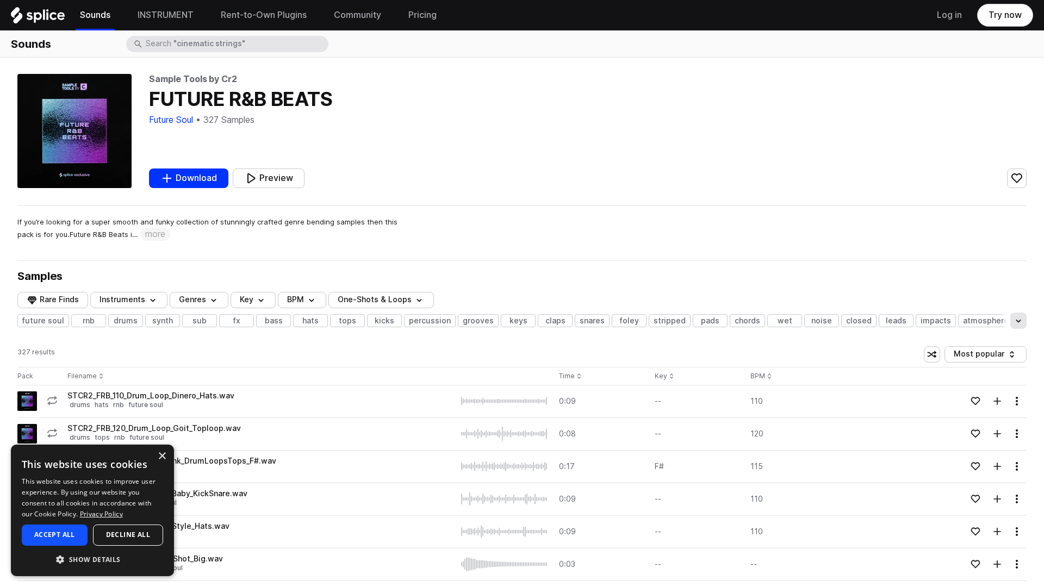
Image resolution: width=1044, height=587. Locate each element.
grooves (478, 320)
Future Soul (171, 120)
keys (518, 320)
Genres (192, 299)
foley (629, 320)
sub (199, 320)
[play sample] (504, 401)
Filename (82, 376)
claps (555, 320)
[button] (92, 559)
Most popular (983, 355)
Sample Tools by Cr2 (193, 79)
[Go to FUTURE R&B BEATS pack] (27, 401)
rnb (89, 320)
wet (785, 320)
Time (570, 376)
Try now (1005, 15)
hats (310, 320)
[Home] (38, 18)
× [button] (162, 456)
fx (236, 320)
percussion (430, 320)
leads (896, 320)
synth (162, 320)
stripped (670, 320)
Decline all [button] (128, 534)
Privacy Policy (101, 514)
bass (274, 320)
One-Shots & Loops (375, 299)
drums (126, 320)
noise (821, 320)
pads (710, 320)
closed (859, 320)
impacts (936, 320)
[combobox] (236, 44)
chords (747, 320)
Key (665, 376)
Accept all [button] (54, 534)
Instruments (122, 299)
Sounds (31, 44)
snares (592, 320)
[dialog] (92, 510)
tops (347, 320)
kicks (384, 320)
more (155, 234)
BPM (295, 299)
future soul (43, 320)
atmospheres (988, 320)
